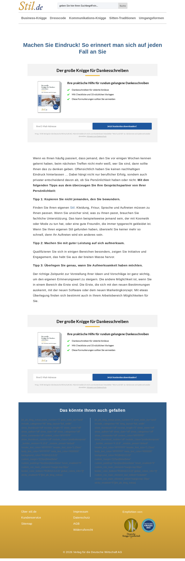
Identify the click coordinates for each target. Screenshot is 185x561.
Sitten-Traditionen (122, 18)
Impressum (80, 511)
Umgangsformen (151, 18)
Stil (72, 207)
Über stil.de (29, 511)
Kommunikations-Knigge (87, 18)
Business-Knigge (34, 18)
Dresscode (58, 18)
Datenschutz (81, 517)
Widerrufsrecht (83, 529)
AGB (76, 523)
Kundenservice (31, 517)
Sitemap (26, 523)
